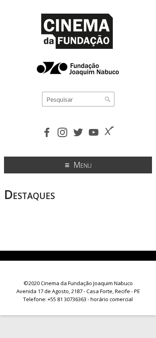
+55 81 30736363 (67, 299)
